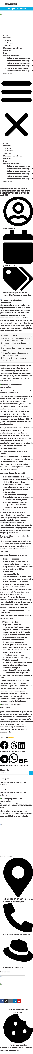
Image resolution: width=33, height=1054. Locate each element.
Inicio (5, 35)
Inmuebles (8, 38)
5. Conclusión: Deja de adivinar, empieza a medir (14, 359)
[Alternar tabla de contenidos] (29, 335)
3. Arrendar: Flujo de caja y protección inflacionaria (16, 349)
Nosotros (7, 50)
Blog (5, 53)
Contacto (7, 73)
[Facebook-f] (2, 1001)
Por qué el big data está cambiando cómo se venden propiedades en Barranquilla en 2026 (16, 805)
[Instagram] (6, 1001)
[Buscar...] (14, 773)
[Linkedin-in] (15, 1001)
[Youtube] (19, 1001)
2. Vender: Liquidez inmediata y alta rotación (16, 344)
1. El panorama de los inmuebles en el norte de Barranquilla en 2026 (16, 339)
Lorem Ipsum (5, 779)
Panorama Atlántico (22, 295)
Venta (9, 40)
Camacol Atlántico (11, 404)
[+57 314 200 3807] (2, 5)
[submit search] (31, 773)
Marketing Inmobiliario (13, 48)
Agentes (7, 45)
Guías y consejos (10, 292)
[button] (16, 108)
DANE (8, 482)
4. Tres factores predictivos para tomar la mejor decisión (15, 354)
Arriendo (10, 43)
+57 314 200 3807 (10, 4)
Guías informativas (11, 55)
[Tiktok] (10, 1001)
